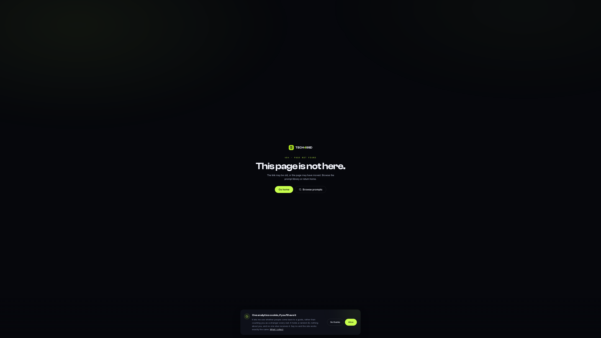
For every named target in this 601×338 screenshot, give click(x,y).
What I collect (276, 329)
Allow (351, 322)
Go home (284, 189)
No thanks (335, 322)
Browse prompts (312, 189)
